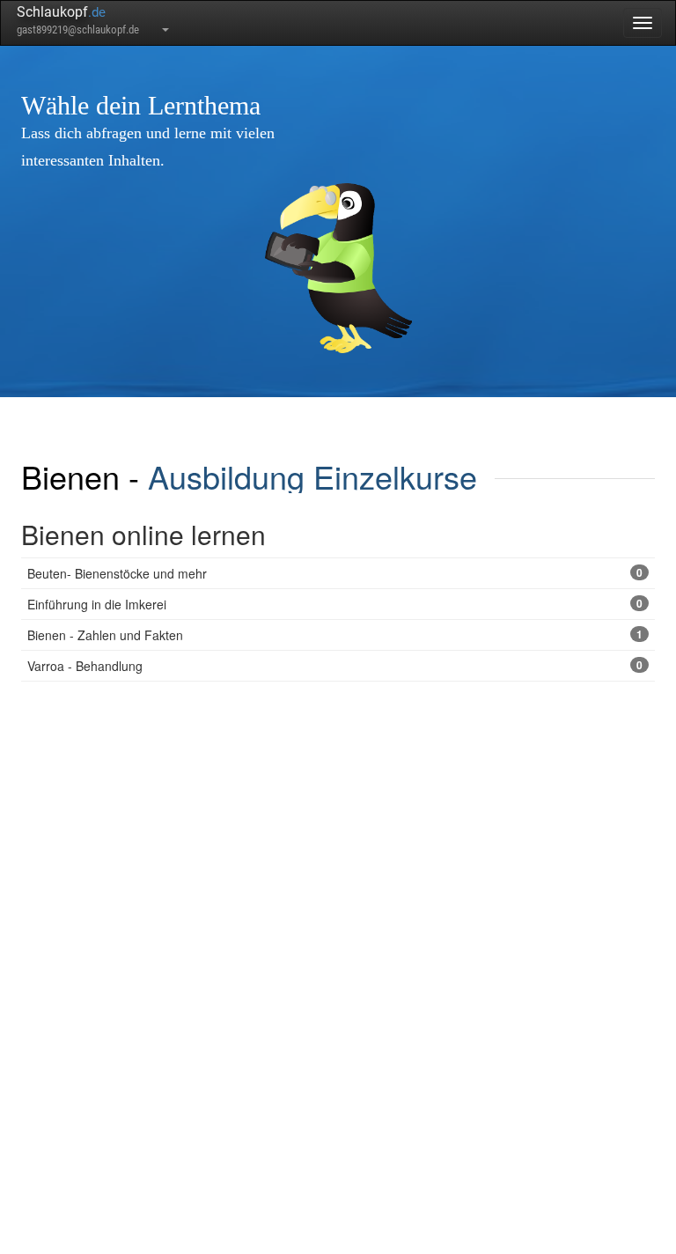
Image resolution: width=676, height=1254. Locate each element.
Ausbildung (226, 476)
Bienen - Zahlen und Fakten (335, 635)
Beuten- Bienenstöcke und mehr (335, 573)
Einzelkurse (395, 476)
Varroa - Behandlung (335, 666)
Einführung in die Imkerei (335, 604)
